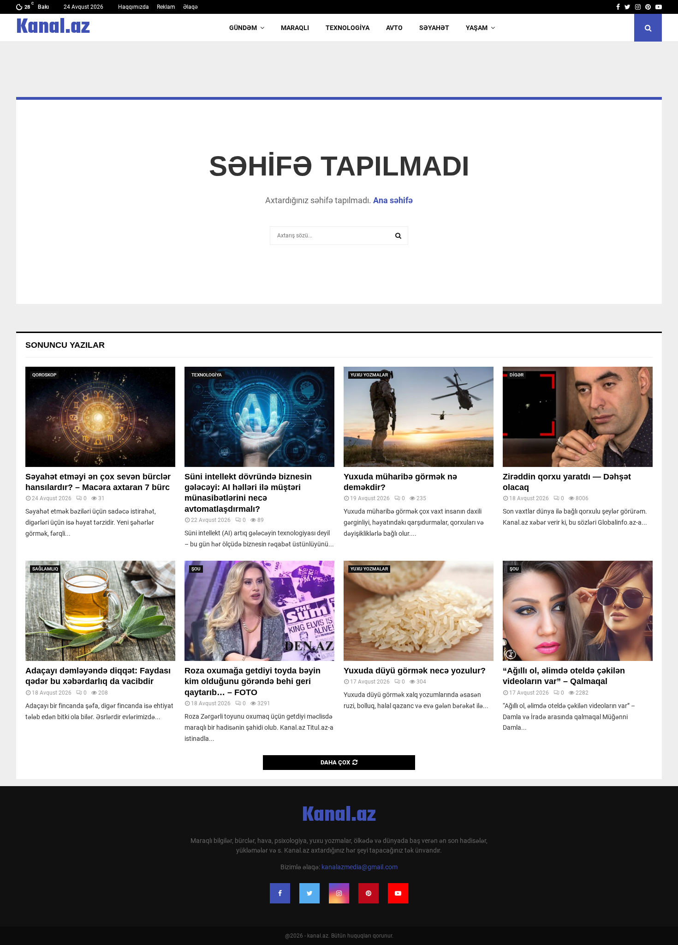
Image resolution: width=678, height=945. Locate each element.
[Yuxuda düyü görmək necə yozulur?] (419, 611)
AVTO (394, 27)
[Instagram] (339, 893)
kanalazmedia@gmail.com (359, 867)
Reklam (166, 7)
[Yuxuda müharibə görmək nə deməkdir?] (419, 417)
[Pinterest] (368, 893)
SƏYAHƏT (434, 27)
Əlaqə (190, 7)
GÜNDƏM (243, 27)
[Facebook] (280, 893)
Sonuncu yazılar (65, 345)
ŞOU (196, 568)
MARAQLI (295, 27)
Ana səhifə (393, 200)
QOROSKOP (44, 374)
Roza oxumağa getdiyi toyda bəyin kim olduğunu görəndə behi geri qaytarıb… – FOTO (252, 681)
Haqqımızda (133, 7)
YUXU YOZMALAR (369, 374)
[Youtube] (398, 893)
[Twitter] (309, 893)
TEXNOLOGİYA (347, 27)
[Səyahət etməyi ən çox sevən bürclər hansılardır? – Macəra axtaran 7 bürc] (100, 417)
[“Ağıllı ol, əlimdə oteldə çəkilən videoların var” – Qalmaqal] (578, 611)
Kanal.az (53, 28)
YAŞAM (477, 27)
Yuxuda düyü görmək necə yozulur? (415, 670)
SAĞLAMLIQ (45, 568)
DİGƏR (516, 374)
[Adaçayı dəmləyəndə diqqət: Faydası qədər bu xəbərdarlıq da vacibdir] (100, 611)
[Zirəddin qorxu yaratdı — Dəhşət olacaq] (578, 417)
